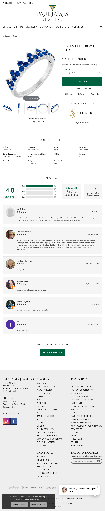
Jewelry (31, 26)
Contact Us (43, 460)
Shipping (68, 94)
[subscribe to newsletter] (98, 461)
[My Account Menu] (91, 26)
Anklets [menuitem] (41, 419)
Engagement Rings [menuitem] (46, 387)
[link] (24, 3)
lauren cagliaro (23, 301)
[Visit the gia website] (25, 487)
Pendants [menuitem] (41, 403)
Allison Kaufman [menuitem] (79, 396)
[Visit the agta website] (33, 487)
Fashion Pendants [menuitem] (46, 432)
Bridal (7, 26)
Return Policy (44, 466)
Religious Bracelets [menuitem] (47, 436)
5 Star (23, 186)
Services (78, 26)
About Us (41, 457)
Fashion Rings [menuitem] (44, 393)
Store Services (44, 470)
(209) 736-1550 (37, 121)
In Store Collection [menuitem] (81, 387)
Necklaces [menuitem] (42, 383)
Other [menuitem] (40, 422)
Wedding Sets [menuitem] (44, 445)
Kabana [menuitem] (74, 409)
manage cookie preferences (26, 499)
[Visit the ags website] (14, 487)
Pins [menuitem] (39, 413)
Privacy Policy (44, 476)
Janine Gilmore (24, 231)
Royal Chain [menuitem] (77, 393)
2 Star (23, 194)
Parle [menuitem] (73, 436)
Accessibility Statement (74, 498)
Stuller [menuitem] (74, 442)
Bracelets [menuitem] (42, 400)
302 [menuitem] (72, 383)
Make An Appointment (48, 463)
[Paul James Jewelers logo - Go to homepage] (52, 13)
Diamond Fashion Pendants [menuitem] (51, 439)
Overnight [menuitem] (76, 432)
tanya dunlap (23, 281)
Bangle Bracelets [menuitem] (45, 416)
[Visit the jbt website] (41, 487)
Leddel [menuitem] (74, 413)
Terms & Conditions (47, 473)
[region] (31, 73)
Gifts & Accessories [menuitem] (47, 409)
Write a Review (52, 352)
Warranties (95, 94)
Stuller (56, 149)
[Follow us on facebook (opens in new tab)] (13, 421)
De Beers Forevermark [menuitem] (82, 400)
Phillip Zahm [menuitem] (77, 439)
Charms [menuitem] (40, 426)
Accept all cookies (38, 505)
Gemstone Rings (11, 36)
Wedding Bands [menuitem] (44, 390)
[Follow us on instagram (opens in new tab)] (6, 421)
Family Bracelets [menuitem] (45, 429)
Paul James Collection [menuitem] (82, 390)
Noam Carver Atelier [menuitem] (81, 419)
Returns (81, 94)
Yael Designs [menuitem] (77, 445)
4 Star (23, 189)
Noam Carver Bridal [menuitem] (81, 422)
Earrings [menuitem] (41, 396)
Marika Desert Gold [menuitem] (81, 416)
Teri (18, 321)
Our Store (63, 26)
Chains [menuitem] (40, 406)
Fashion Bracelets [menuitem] (46, 442)
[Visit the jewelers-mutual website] (51, 487)
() (55, 186)
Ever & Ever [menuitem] (76, 403)
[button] (8, 3)
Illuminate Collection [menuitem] (82, 406)
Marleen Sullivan (24, 260)
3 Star (23, 191)
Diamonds (46, 26)
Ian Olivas (21, 209)
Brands (19, 26)
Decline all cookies (19, 505)
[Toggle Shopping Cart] (101, 26)
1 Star (23, 197)
